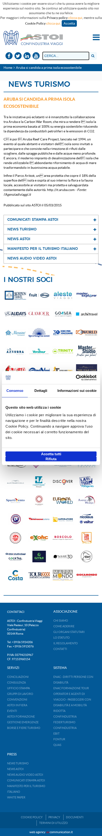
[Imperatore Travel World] (63, 519)
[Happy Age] (39, 482)
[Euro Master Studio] (86, 351)
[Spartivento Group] (15, 500)
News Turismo (18, 763)
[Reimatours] (15, 538)
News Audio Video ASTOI (25, 774)
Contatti (60, 648)
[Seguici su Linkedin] (27, 56)
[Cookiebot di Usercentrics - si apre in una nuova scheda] (76, 378)
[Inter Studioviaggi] (15, 556)
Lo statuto (61, 637)
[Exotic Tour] (39, 538)
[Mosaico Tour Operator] (15, 332)
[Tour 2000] (39, 575)
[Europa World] (63, 500)
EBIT (56, 733)
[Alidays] (15, 314)
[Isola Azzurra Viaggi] (15, 351)
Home (8, 67)
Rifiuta (51, 459)
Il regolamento (65, 643)
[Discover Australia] (63, 482)
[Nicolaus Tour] (86, 519)
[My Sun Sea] (86, 538)
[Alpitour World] (15, 482)
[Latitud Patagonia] (86, 482)
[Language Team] (63, 370)
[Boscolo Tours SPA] (63, 538)
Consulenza (16, 682)
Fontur (59, 739)
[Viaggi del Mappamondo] (63, 575)
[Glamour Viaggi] (39, 314)
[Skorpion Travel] (15, 295)
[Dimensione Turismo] (39, 519)
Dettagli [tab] (40, 391)
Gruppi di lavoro (20, 693)
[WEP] (86, 556)
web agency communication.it (51, 832)
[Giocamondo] (86, 575)
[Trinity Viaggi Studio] (63, 351)
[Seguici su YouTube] (36, 56)
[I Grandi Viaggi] (39, 370)
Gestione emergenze (23, 722)
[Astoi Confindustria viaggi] (33, 37)
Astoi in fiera (17, 705)
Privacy (54, 817)
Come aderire (63, 626)
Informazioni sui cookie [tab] (77, 391)
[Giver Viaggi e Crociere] (39, 556)
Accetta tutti (51, 454)
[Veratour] (39, 351)
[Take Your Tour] (86, 370)
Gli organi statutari (69, 631)
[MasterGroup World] (39, 500)
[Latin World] (15, 370)
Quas (57, 744)
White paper (16, 797)
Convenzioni (17, 699)
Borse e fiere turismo (23, 727)
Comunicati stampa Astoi (26, 780)
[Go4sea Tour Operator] (63, 314)
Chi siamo (60, 620)
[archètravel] (86, 314)
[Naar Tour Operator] (63, 556)
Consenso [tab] (14, 391)
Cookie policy (32, 817)
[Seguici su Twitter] (18, 56)
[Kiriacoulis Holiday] (15, 519)
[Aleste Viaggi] (63, 295)
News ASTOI (15, 769)
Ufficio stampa (18, 688)
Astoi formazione (21, 716)
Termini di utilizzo (53, 822)
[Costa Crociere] (15, 575)
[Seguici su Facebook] (9, 56)
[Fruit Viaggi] (39, 295)
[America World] (86, 500)
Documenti (74, 817)
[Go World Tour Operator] (86, 332)
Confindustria (65, 716)
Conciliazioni (18, 676)
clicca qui (75, 18)
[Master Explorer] (86, 295)
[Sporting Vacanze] (39, 332)
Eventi (12, 710)
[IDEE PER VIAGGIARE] (63, 332)
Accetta (69, 23)
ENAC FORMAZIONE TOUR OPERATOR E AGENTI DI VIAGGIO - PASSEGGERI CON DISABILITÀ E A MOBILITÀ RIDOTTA (72, 699)
